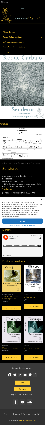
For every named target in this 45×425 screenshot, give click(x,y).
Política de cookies (14, 225)
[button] (41, 200)
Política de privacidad (28, 225)
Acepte (22, 221)
